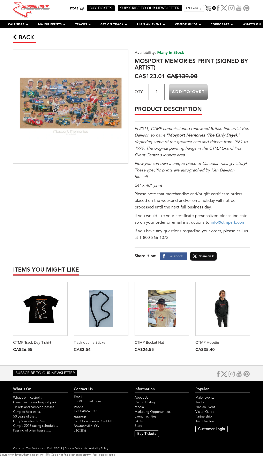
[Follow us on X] (224, 8)
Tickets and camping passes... (35, 407)
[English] (194, 8)
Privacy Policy (73, 448)
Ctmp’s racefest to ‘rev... (30, 421)
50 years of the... (25, 416)
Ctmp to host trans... (27, 412)
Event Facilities (145, 416)
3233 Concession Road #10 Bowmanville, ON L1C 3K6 (93, 426)
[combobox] (194, 8)
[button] (18, 24)
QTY (139, 92)
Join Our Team (206, 421)
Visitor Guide (204, 412)
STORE (74, 8)
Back (25, 38)
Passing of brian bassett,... (32, 430)
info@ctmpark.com (228, 223)
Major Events (204, 397)
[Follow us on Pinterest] (246, 8)
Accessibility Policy (96, 448)
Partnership (203, 416)
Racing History (145, 402)
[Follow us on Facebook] (218, 8)
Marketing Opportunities (153, 412)
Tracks (199, 402)
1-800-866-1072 (85, 411)
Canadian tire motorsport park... (36, 402)
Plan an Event (205, 407)
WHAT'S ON (252, 24)
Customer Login (211, 429)
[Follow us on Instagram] (231, 8)
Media (139, 407)
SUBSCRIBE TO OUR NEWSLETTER (149, 8)
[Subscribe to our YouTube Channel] (239, 8)
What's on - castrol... (27, 397)
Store (138, 426)
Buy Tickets (146, 434)
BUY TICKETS (100, 8)
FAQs (139, 421)
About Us (141, 397)
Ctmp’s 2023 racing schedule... (35, 426)
